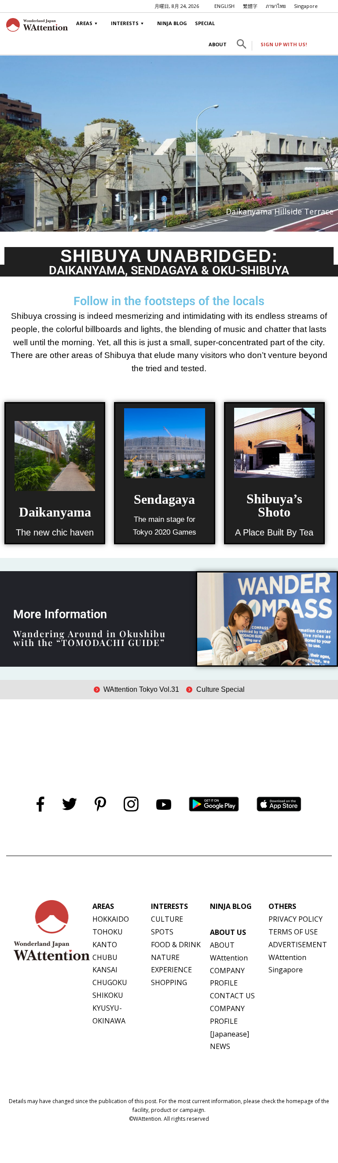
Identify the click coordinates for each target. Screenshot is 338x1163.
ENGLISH (224, 6)
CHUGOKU (109, 982)
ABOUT (218, 44)
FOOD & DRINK (176, 944)
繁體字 (250, 6)
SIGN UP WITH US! (284, 44)
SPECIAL (205, 23)
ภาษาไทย (276, 6)
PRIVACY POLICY (295, 919)
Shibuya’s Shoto (274, 505)
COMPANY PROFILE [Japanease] (229, 1021)
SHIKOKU (107, 995)
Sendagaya (164, 499)
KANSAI (105, 970)
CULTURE (167, 919)
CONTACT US (232, 996)
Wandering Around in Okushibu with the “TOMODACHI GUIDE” (89, 638)
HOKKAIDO (110, 919)
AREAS (84, 23)
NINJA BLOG (172, 23)
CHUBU (105, 957)
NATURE (165, 957)
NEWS (220, 1046)
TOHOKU (107, 932)
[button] (241, 46)
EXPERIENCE (171, 970)
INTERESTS (125, 23)
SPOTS (162, 932)
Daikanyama (55, 512)
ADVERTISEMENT (297, 944)
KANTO (104, 944)
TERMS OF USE (293, 932)
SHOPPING (169, 982)
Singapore (306, 6)
